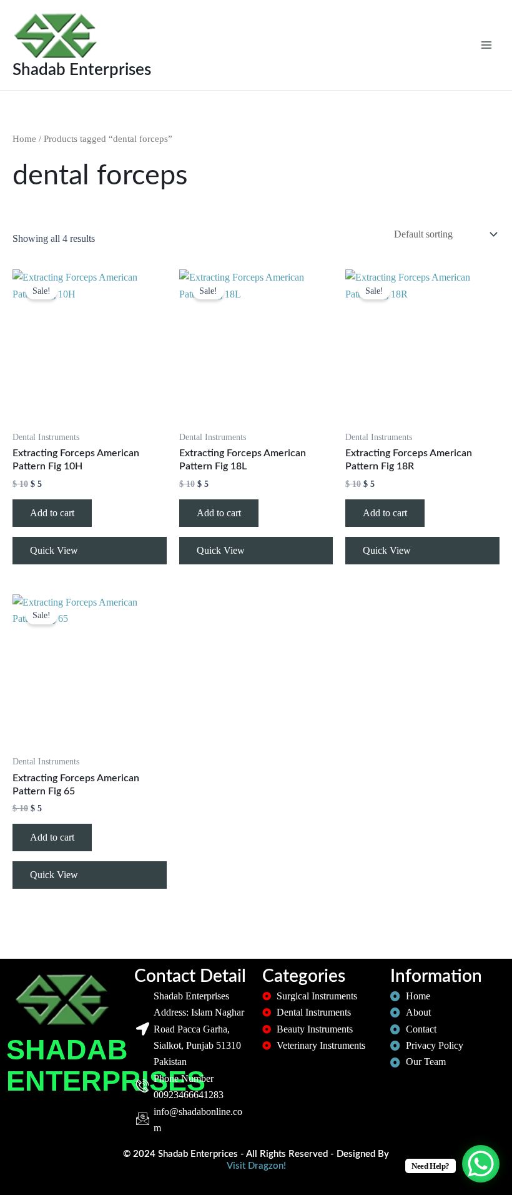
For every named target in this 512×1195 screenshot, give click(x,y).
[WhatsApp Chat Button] (481, 1163)
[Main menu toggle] (486, 45)
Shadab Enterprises (81, 70)
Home (24, 139)
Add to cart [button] (52, 513)
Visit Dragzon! (256, 1166)
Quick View (54, 550)
